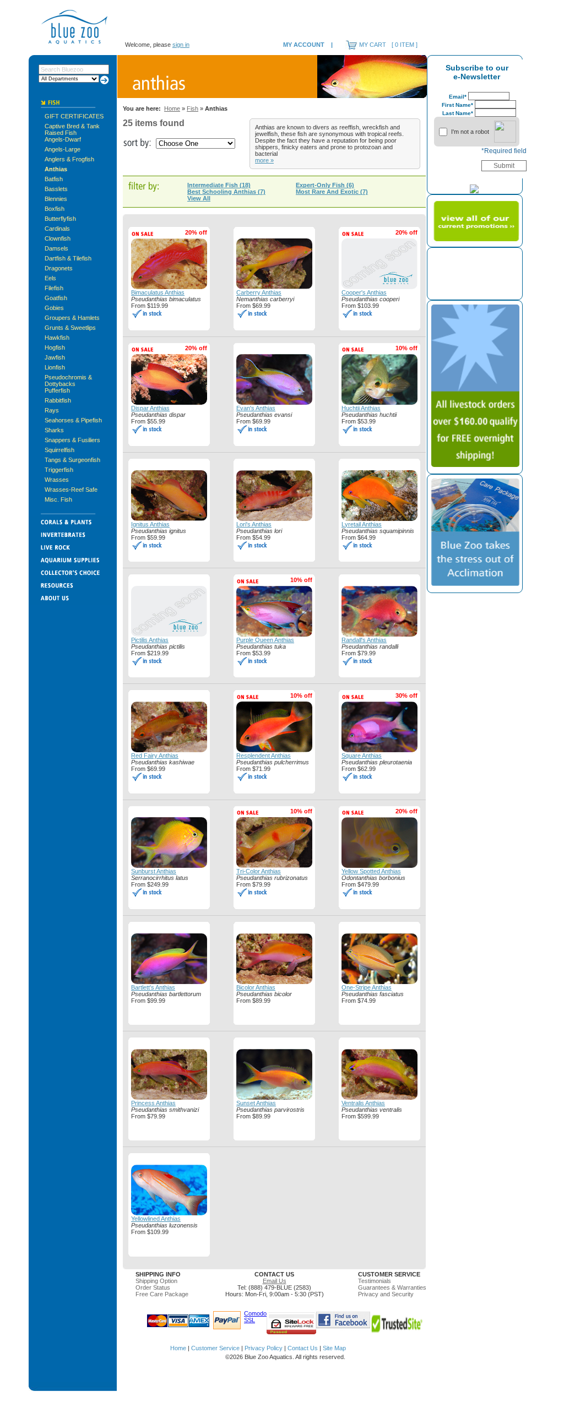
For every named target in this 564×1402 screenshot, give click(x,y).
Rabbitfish (58, 400)
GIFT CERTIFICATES (74, 116)
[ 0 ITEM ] (404, 44)
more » (264, 160)
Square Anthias (361, 755)
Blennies (56, 198)
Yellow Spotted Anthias (371, 871)
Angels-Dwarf (63, 139)
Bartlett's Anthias (153, 987)
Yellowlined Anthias (156, 1218)
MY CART (372, 44)
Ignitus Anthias (150, 524)
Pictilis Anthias (150, 640)
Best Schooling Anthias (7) (226, 191)
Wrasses (57, 479)
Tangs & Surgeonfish (72, 460)
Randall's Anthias (364, 640)
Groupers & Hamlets (72, 317)
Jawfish (55, 357)
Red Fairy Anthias (154, 755)
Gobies (54, 308)
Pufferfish (57, 390)
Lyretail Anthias (361, 524)
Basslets (56, 189)
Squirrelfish (59, 450)
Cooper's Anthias (364, 292)
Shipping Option (156, 1281)
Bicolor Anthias (255, 987)
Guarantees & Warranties (392, 1287)
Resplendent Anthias (263, 755)
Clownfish (57, 238)
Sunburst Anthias (153, 871)
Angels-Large (62, 149)
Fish (192, 108)
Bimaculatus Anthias (158, 292)
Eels (50, 278)
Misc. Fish (58, 499)
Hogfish (55, 347)
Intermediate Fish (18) (219, 185)
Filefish (54, 288)
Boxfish (54, 208)
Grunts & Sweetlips (70, 327)
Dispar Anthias (150, 408)
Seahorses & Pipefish (73, 420)
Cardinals (57, 228)
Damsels (56, 248)
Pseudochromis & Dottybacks (68, 380)
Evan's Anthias (255, 408)
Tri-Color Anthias (258, 871)
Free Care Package (161, 1294)
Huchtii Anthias (361, 408)
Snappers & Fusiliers (72, 440)
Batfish (54, 179)
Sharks (54, 430)
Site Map (334, 1348)
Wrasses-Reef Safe (71, 489)
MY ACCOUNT (303, 44)
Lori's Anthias (254, 524)
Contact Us (303, 1348)
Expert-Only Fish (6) (325, 185)
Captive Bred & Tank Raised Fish (72, 129)
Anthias (56, 169)
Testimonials (374, 1281)
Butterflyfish (60, 218)
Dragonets (59, 268)
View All (198, 198)
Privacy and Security (386, 1294)
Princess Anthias (153, 1103)
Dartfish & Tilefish (68, 258)
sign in (180, 44)
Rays (52, 410)
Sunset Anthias (256, 1103)
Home (172, 108)
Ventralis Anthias (363, 1103)
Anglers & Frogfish (69, 159)
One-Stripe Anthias (366, 987)
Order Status (152, 1287)
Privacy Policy (264, 1348)
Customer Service (215, 1348)
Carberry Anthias (258, 292)
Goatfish (56, 298)
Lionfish (55, 367)
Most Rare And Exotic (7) (332, 191)
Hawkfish (57, 337)
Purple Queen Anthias (265, 640)
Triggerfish (59, 469)
